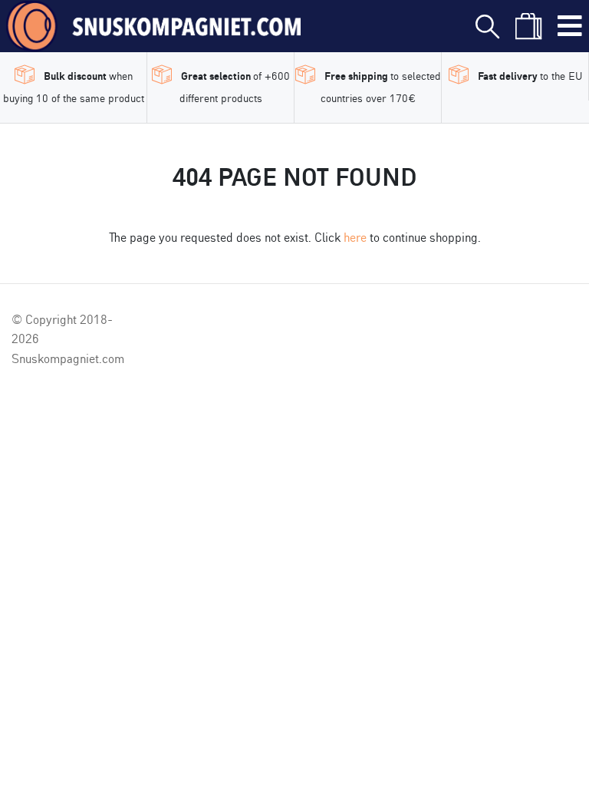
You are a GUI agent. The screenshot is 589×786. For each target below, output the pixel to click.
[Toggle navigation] (570, 26)
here (355, 236)
